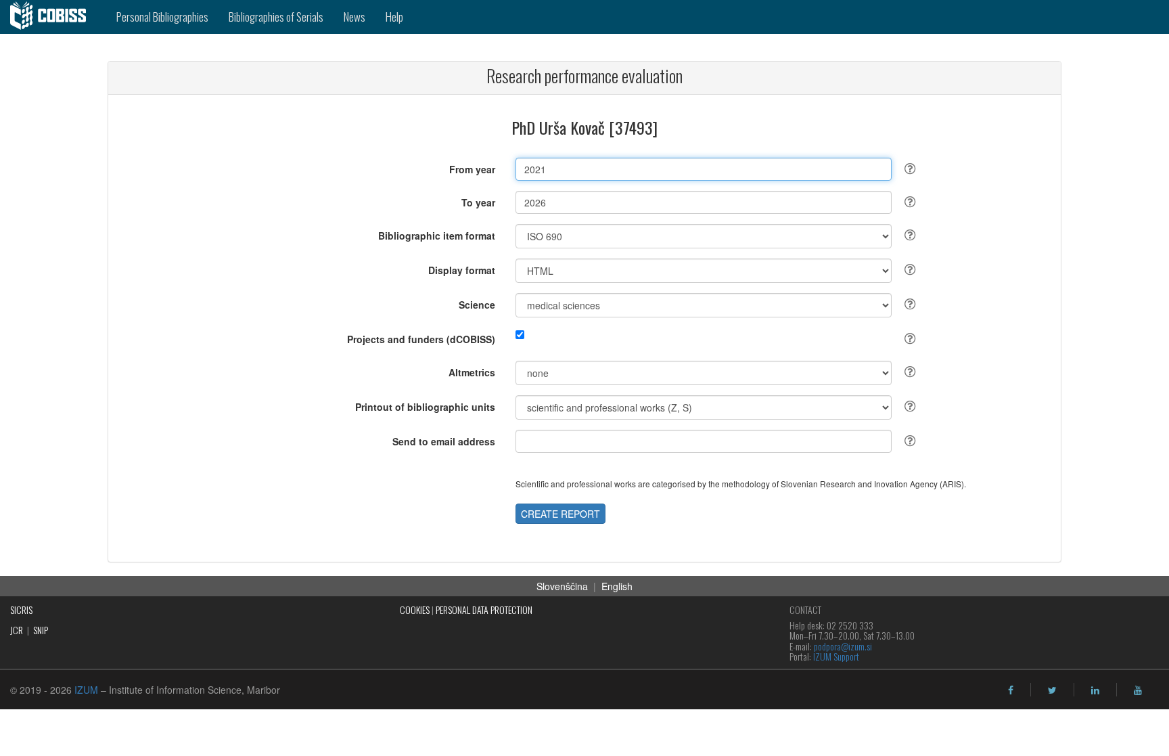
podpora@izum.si (843, 646)
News (354, 16)
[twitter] (1052, 690)
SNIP (40, 630)
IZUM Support (836, 656)
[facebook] (1010, 690)
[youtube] (1138, 690)
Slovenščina (562, 586)
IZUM (86, 689)
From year (472, 169)
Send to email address (443, 441)
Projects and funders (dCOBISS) (421, 339)
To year (478, 202)
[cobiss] (53, 17)
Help (394, 16)
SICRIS (21, 609)
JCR (16, 630)
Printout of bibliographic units (425, 407)
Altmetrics (472, 372)
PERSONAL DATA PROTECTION (484, 609)
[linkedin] (1095, 690)
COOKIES (415, 609)
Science (477, 304)
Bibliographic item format (436, 235)
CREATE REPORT (560, 513)
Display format (461, 270)
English (617, 586)
